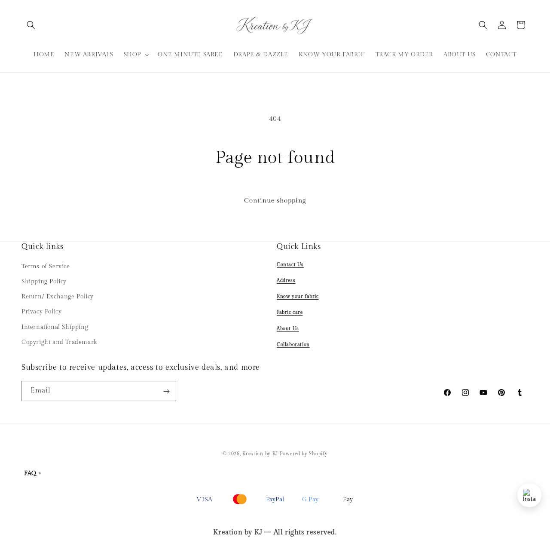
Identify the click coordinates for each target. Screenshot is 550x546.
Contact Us (290, 264)
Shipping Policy (44, 281)
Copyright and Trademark (59, 341)
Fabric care (290, 312)
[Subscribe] (166, 391)
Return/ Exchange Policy (57, 296)
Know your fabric (298, 296)
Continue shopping (275, 200)
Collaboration (293, 344)
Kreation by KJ (260, 454)
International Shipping (54, 326)
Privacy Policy (41, 311)
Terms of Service (45, 266)
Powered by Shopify (304, 454)
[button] (30, 24)
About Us (288, 328)
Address (286, 280)
